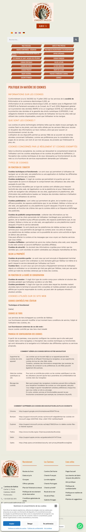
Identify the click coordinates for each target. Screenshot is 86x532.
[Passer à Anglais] (16, 32)
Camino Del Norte (26, 66)
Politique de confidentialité (35, 528)
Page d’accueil (26, 46)
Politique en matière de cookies (17, 528)
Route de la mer (59, 70)
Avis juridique (48, 528)
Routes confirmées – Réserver (26, 49)
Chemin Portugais (26, 62)
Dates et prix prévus (58, 46)
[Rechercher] (76, 39)
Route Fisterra (26, 74)
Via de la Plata (58, 62)
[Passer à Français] (20, 32)
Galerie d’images (26, 77)
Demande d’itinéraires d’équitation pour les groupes (25, 54)
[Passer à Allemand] (24, 32)
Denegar (30, 523)
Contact (58, 77)
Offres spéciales (58, 53)
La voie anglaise (59, 66)
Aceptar (11, 523)
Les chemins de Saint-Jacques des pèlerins (26, 58)
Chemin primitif (26, 70)
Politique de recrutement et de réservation (59, 49)
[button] (56, 506)
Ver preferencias (48, 523)
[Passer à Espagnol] (12, 32)
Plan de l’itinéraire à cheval (59, 74)
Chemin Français (58, 58)
